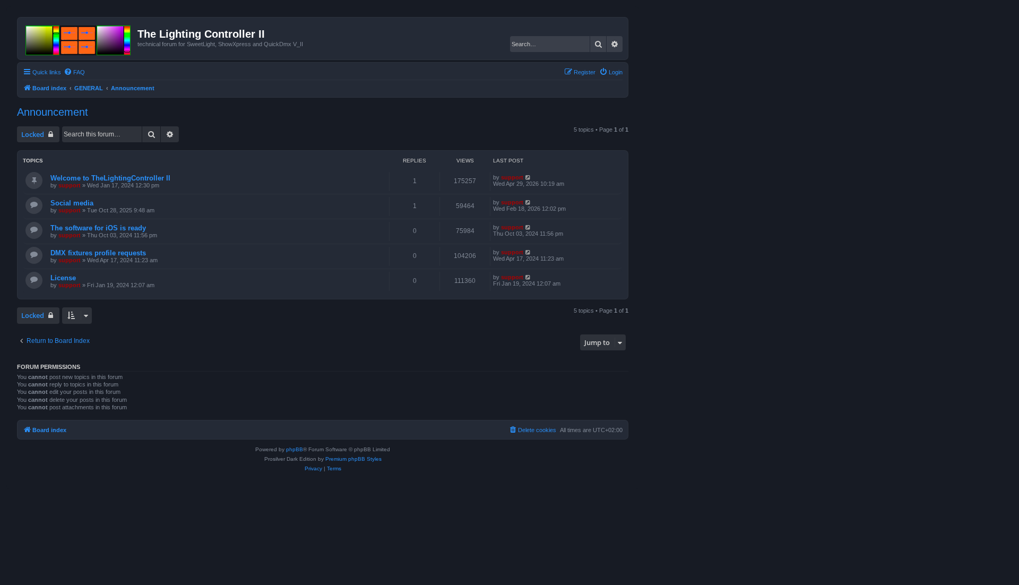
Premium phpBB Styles (353, 459)
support (69, 185)
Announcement (52, 112)
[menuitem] (74, 72)
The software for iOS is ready (98, 228)
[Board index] (78, 38)
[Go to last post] (528, 177)
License (63, 278)
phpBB (294, 449)
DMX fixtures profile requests (98, 253)
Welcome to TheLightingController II (110, 178)
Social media (71, 203)
